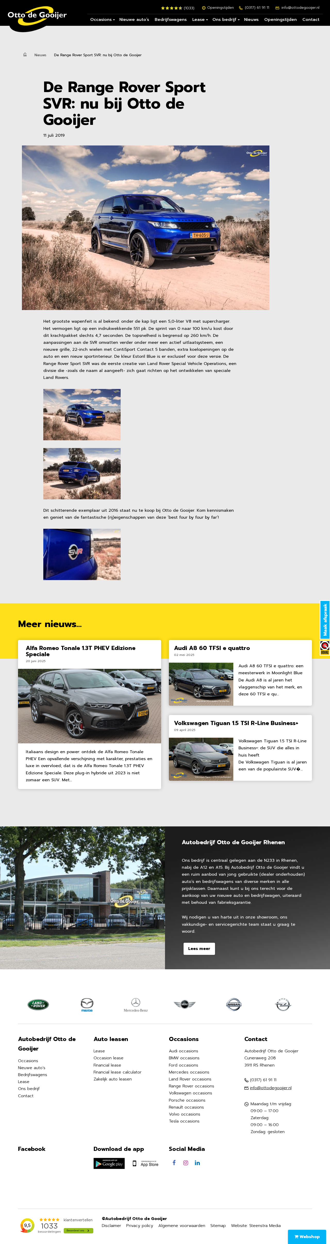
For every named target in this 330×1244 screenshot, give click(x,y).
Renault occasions (186, 1107)
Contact (310, 20)
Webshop (309, 1237)
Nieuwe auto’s (134, 20)
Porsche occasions (187, 1100)
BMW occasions (184, 1058)
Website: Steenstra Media (256, 1226)
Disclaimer (111, 1226)
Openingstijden (220, 7)
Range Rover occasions (191, 1086)
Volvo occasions (184, 1114)
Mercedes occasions (189, 1072)
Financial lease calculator (118, 1072)
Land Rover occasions (190, 1079)
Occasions (101, 20)
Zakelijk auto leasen (113, 1079)
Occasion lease (108, 1058)
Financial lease (107, 1065)
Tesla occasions (184, 1121)
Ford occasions (183, 1065)
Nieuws (251, 20)
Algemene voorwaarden (181, 1226)
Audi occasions (183, 1051)
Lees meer (199, 949)
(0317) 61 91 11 (257, 7)
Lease (198, 20)
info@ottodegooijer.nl (300, 7)
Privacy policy (139, 1226)
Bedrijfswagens (171, 20)
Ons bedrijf (224, 20)
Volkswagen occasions (190, 1093)
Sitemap (218, 1226)
